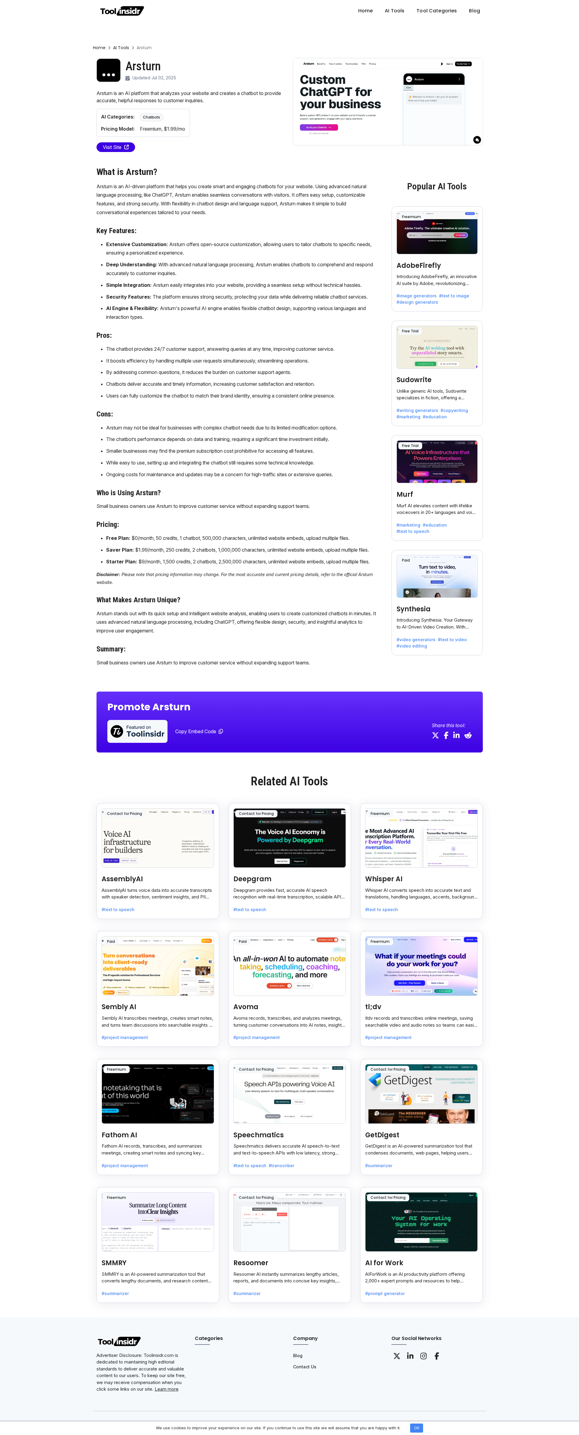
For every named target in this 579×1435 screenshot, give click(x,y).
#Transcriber (281, 1165)
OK (416, 1428)
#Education (435, 416)
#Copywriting (454, 410)
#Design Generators (417, 302)
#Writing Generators (417, 410)
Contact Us (304, 1366)
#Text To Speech (413, 531)
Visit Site (112, 147)
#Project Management (125, 1037)
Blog (297, 1355)
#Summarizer (378, 1165)
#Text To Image (454, 295)
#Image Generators (417, 295)
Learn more (167, 1389)
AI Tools (121, 48)
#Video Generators (416, 639)
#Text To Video (452, 639)
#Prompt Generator (385, 1293)
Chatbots (151, 117)
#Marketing (408, 416)
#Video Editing (412, 645)
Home (99, 48)
